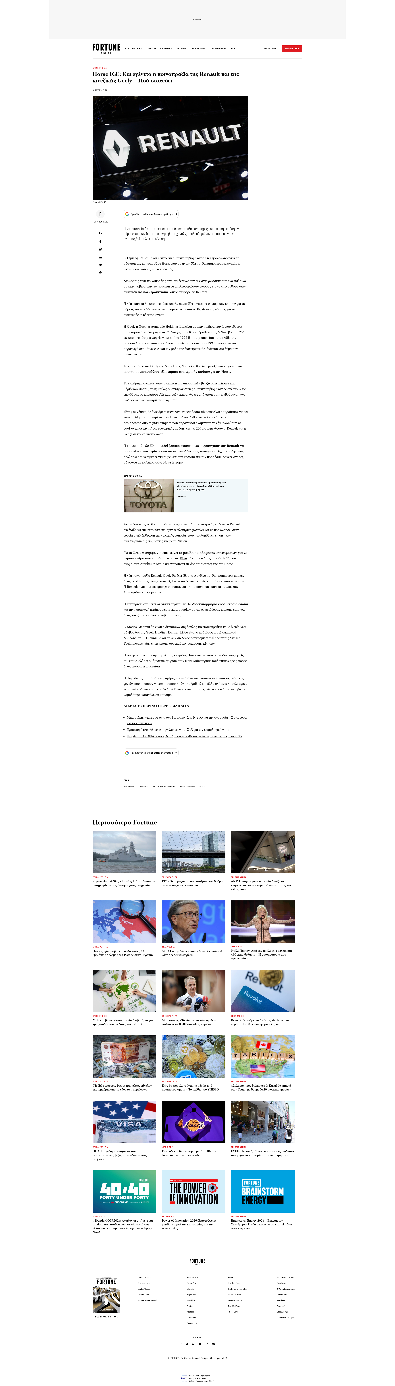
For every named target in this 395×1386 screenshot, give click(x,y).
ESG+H (230, 1277)
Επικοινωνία (282, 1295)
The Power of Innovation (237, 1289)
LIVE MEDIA (166, 48)
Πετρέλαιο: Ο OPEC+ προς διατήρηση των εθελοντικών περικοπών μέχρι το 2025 (184, 736)
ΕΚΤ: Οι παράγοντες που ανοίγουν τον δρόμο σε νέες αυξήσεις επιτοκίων (192, 883)
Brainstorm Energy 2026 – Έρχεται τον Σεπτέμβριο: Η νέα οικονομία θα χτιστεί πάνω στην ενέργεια (261, 1224)
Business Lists (144, 1283)
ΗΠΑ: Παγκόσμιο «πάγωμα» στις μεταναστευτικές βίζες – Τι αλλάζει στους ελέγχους (120, 1155)
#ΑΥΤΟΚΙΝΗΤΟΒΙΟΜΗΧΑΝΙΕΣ (164, 786)
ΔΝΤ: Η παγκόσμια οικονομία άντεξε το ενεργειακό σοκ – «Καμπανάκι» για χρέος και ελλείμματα (261, 885)
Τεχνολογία (191, 1295)
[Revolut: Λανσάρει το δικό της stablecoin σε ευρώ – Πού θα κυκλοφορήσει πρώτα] (263, 991)
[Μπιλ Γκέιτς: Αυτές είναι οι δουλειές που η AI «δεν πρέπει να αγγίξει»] (194, 921)
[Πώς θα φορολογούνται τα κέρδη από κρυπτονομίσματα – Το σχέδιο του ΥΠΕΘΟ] (194, 1056)
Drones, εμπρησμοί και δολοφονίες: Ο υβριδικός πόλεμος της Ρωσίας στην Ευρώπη (123, 953)
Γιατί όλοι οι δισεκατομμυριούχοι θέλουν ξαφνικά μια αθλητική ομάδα (189, 1153)
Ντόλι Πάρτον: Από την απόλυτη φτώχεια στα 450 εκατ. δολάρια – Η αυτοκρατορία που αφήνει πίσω (261, 954)
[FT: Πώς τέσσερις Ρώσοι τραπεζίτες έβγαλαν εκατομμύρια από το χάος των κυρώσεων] (124, 1056)
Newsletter (281, 1300)
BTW (225, 1358)
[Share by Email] (100, 265)
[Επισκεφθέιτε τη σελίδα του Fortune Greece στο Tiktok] (207, 1344)
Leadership (191, 1317)
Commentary (192, 1323)
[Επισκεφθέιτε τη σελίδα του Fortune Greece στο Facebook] (180, 1344)
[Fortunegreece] (106, 53)
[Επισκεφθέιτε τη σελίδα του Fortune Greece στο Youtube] (200, 1344)
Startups (190, 1306)
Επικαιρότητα (192, 1277)
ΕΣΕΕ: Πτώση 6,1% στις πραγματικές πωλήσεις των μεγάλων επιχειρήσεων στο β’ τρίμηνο (263, 1153)
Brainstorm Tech (234, 1295)
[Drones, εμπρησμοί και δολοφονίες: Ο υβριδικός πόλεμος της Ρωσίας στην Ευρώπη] (124, 921)
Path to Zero (233, 1312)
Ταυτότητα (281, 1283)
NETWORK (182, 48)
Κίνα (183, 558)
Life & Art (190, 1289)
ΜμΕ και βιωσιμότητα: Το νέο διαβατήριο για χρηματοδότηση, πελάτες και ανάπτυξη (123, 1022)
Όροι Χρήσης (282, 1312)
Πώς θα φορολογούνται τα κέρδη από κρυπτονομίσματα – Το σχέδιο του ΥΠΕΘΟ (190, 1088)
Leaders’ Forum (144, 1289)
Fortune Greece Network (147, 1300)
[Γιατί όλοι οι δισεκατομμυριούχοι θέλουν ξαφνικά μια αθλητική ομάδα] (194, 1122)
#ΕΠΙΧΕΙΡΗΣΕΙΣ (130, 786)
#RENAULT (144, 786)
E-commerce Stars (235, 1300)
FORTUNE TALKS (133, 48)
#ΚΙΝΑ (202, 786)
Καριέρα (190, 1312)
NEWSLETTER (292, 48)
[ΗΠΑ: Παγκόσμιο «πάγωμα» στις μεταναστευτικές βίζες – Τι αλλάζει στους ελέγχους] (124, 1122)
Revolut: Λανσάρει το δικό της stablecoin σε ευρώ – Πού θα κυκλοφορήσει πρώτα (260, 1022)
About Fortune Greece (285, 1277)
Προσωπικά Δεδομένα (286, 1317)
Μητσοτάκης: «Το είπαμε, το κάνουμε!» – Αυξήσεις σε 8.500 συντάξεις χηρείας (189, 1022)
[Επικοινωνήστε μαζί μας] (213, 1344)
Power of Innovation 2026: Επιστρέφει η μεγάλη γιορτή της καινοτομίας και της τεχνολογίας (189, 1224)
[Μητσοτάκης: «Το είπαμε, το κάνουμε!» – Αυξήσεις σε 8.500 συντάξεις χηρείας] (194, 991)
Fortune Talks (143, 1295)
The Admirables (218, 48)
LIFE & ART (236, 946)
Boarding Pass (233, 1283)
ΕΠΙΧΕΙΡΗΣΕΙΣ (100, 68)
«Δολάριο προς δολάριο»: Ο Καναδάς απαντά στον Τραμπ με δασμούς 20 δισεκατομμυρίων (261, 1088)
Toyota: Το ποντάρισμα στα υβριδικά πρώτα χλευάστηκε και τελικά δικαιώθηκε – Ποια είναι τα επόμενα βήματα (201, 486)
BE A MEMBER (198, 48)
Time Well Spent (234, 1306)
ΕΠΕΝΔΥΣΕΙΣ (237, 1016)
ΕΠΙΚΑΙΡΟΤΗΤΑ (100, 877)
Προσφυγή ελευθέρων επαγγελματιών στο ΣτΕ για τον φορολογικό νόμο (178, 730)
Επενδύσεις (192, 1300)
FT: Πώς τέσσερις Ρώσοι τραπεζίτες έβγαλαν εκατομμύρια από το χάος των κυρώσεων (122, 1088)
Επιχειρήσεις (192, 1283)
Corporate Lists (144, 1277)
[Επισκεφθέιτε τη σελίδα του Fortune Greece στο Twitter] (187, 1344)
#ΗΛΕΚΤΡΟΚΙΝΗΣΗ (188, 786)
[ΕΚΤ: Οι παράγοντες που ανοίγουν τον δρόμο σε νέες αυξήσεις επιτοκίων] (194, 852)
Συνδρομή (281, 1306)
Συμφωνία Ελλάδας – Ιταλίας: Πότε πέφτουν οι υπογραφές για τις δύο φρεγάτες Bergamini (124, 883)
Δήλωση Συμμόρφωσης (287, 1289)
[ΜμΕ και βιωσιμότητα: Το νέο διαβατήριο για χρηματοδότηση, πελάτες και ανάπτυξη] (124, 991)
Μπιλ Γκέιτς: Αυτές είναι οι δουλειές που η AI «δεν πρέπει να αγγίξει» (193, 953)
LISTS (150, 48)
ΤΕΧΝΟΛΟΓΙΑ (168, 947)
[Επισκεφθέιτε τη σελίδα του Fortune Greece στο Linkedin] (193, 1344)
